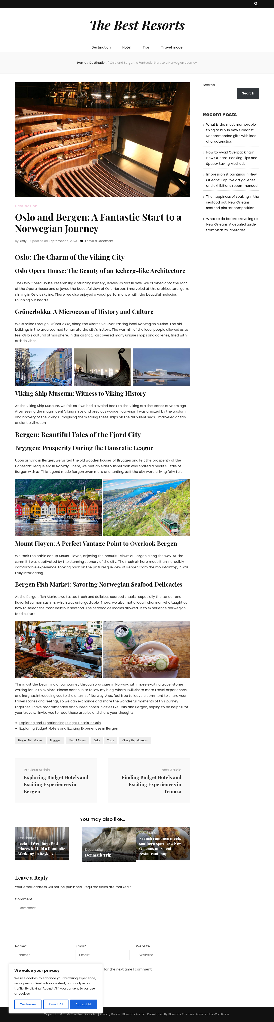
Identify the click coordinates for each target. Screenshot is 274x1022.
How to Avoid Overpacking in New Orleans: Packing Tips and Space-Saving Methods (231, 158)
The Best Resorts (137, 24)
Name (21, 946)
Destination (101, 47)
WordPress (221, 1014)
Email (81, 946)
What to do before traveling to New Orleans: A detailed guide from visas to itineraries (232, 224)
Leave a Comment (99, 241)
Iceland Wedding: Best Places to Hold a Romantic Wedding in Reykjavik (41, 848)
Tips (146, 47)
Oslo (97, 740)
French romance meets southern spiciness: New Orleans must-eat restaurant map (160, 846)
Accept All (84, 1004)
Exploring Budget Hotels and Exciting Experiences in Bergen (68, 728)
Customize (28, 1004)
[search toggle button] (256, 4)
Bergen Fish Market (30, 740)
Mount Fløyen (77, 740)
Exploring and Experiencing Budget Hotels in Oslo (60, 722)
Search (209, 85)
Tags (110, 740)
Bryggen (55, 740)
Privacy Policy (110, 1014)
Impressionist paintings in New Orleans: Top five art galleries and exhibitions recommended (232, 180)
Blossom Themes (181, 1014)
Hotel (126, 47)
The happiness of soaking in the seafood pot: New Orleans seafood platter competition (232, 202)
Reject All (56, 1004)
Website (143, 946)
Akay (23, 241)
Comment (23, 899)
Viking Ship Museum (135, 740)
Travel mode (172, 47)
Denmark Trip (98, 855)
